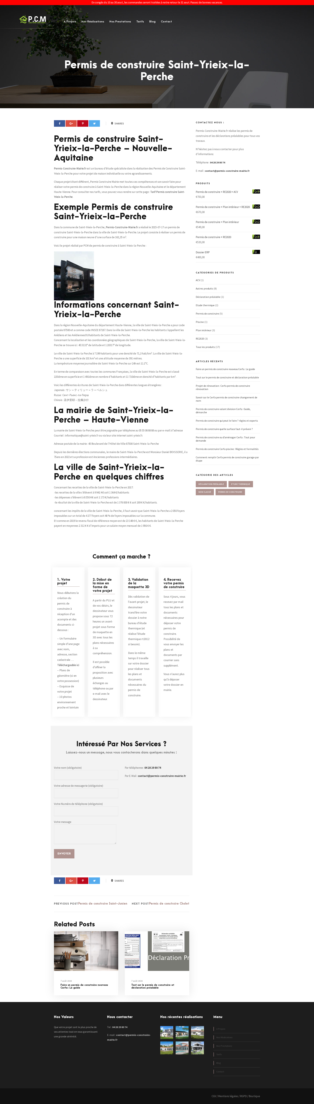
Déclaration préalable (208, 296)
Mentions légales (228, 1096)
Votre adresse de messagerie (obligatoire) (78, 786)
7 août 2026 (66, 981)
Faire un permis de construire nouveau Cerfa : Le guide (84, 986)
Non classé (205, 492)
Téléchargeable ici (68, 665)
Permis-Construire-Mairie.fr (70, 168)
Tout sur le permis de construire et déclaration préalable (152, 986)
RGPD (243, 1096)
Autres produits (204, 288)
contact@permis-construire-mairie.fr (162, 776)
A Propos (70, 21)
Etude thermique (205, 305)
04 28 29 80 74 (152, 768)
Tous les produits (205, 347)
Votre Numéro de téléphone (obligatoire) (78, 804)
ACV (198, 280)
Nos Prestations (120, 21)
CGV (214, 1096)
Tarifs (140, 21)
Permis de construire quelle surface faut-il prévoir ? (224, 429)
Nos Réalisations (92, 21)
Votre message (62, 822)
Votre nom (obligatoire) (68, 768)
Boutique (254, 1096)
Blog (152, 21)
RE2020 (200, 338)
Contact (166, 21)
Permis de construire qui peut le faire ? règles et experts (227, 420)
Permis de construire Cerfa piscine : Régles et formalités (227, 449)
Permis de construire (207, 313)
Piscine (200, 322)
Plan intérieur (203, 330)
